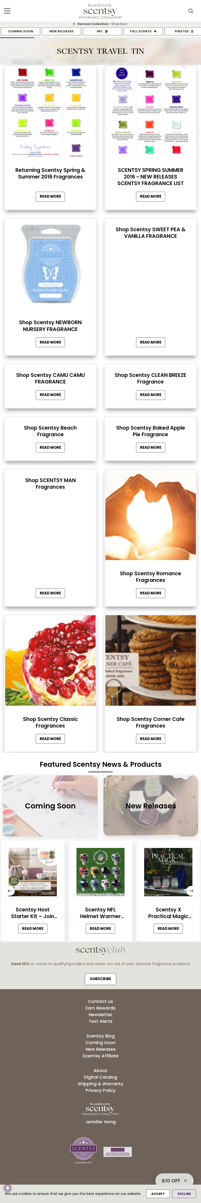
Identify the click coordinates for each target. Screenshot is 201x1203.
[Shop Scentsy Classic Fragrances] (50, 661)
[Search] (191, 11)
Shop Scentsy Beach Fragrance (50, 431)
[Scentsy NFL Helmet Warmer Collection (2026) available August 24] (100, 873)
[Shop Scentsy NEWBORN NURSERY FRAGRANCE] (50, 265)
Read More (52, 197)
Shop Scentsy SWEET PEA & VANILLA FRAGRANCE (151, 233)
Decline (184, 1193)
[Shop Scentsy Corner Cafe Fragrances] (150, 661)
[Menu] (7, 11)
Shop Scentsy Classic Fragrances (50, 722)
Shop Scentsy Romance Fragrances (150, 577)
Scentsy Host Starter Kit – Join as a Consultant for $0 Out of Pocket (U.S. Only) (33, 913)
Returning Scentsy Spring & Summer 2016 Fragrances (50, 173)
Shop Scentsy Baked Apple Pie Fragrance (150, 431)
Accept (158, 1193)
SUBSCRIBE (100, 978)
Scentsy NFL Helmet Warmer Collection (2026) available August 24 (100, 913)
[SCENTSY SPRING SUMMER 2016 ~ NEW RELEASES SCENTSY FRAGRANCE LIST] (150, 112)
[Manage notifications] (8, 1188)
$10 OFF (171, 1180)
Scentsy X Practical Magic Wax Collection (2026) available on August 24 (168, 913)
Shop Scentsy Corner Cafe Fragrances (151, 722)
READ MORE (34, 930)
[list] (100, 24)
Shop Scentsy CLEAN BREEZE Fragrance (150, 378)
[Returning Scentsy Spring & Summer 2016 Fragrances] (50, 112)
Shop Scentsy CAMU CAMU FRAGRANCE (50, 378)
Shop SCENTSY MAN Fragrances (50, 483)
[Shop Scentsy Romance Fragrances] (150, 516)
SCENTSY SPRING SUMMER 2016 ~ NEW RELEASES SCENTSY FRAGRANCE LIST (150, 176)
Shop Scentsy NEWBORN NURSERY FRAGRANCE (50, 326)
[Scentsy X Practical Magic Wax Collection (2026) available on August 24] (168, 873)
